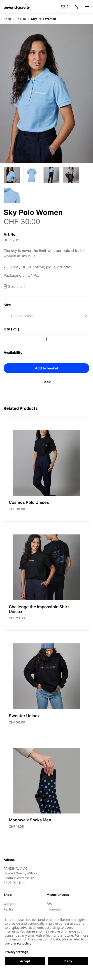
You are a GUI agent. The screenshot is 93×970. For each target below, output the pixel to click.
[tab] (67, 6)
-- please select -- (22, 315)
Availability (13, 352)
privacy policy (21, 943)
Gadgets (10, 903)
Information (54, 909)
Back (46, 382)
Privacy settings (16, 952)
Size (7, 305)
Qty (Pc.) (11, 329)
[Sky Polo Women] (12, 175)
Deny (68, 961)
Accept (25, 961)
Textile (8, 909)
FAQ (49, 903)
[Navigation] (87, 6)
